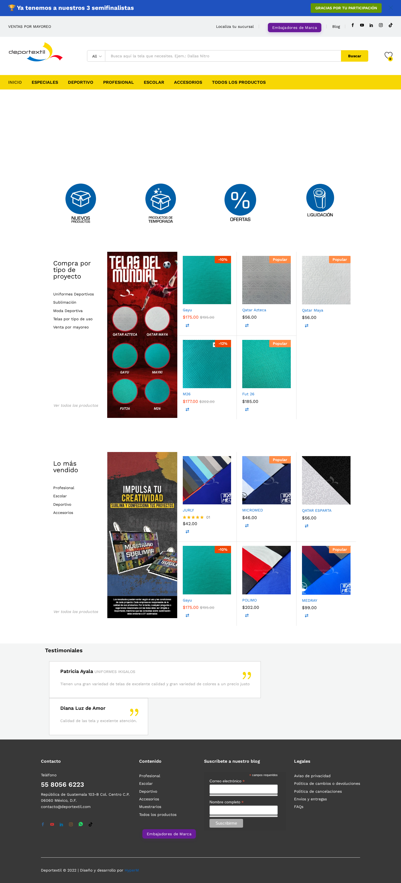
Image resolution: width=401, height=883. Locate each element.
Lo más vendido (65, 467)
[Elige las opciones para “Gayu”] (187, 298)
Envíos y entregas (310, 799)
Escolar (154, 82)
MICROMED (252, 510)
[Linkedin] (371, 25)
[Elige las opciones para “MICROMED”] (246, 498)
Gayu (187, 310)
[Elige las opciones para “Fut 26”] (246, 382)
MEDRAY (309, 600)
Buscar (354, 56)
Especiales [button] (45, 82)
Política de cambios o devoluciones (327, 783)
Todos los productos (239, 82)
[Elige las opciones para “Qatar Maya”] (306, 298)
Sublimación (64, 302)
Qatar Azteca (254, 310)
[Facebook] (352, 25)
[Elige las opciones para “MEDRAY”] (306, 588)
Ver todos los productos (75, 405)
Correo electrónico (227, 781)
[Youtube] (362, 25)
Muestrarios (150, 806)
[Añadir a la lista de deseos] (210, 298)
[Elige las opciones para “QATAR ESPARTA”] (306, 498)
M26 (187, 394)
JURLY (188, 510)
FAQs (298, 806)
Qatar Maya (312, 310)
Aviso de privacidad (312, 776)
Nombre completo (227, 802)
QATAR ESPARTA (316, 510)
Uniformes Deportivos (73, 294)
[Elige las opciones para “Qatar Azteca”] (246, 298)
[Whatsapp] (81, 824)
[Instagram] (381, 25)
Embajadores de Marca (294, 27)
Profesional (118, 82)
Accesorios (188, 82)
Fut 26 (248, 394)
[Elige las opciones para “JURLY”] (187, 498)
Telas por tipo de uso (72, 319)
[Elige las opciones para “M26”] (187, 382)
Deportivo (80, 82)
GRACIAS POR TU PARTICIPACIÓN (346, 8)
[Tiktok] (391, 25)
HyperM (132, 870)
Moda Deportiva (68, 311)
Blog (336, 26)
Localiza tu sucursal (235, 26)
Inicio (15, 82)
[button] (223, 298)
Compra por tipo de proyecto (72, 269)
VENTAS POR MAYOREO (29, 26)
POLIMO (249, 600)
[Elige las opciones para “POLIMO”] (246, 588)
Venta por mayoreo (71, 327)
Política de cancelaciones (318, 791)
